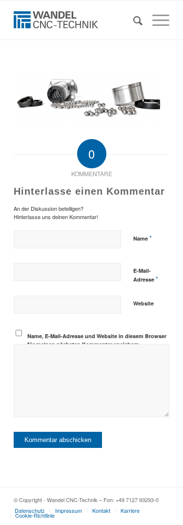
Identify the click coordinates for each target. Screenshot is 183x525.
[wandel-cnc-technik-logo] (76, 20)
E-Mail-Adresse (145, 275)
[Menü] (155, 20)
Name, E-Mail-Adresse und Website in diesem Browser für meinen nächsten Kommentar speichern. (96, 340)
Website (143, 303)
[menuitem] (132, 20)
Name (142, 237)
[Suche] (132, 20)
